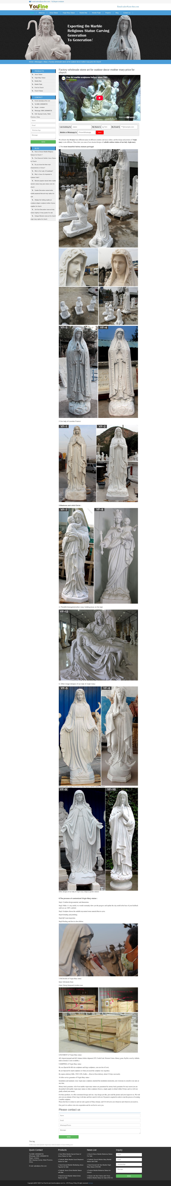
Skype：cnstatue (40, 107)
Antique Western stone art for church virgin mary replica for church (43, 217)
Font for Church (39, 87)
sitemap (90, 1183)
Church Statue (39, 91)
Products (39, 71)
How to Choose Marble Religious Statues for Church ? (42, 153)
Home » (32, 62)
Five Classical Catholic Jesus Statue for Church (43, 159)
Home (32, 13)
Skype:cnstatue (58, 1)
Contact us (126, 13)
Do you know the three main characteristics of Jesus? (41, 166)
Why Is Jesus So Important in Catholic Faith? (41, 176)
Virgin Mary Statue (69, 13)
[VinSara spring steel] (47, 7)
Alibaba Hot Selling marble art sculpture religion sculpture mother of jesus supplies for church (43, 203)
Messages (38, 62)
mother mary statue (34, 1145)
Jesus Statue (53, 13)
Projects (108, 13)
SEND (43, 142)
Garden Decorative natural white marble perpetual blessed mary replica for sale (42, 193)
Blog (117, 13)
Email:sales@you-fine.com (128, 6)
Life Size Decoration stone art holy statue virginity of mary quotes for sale (42, 211)
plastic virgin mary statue (48, 1145)
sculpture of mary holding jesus (64, 1145)
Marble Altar (83, 13)
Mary (45, 62)
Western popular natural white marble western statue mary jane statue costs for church (43, 184)
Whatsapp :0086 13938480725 (43, 110)
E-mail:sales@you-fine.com (40, 1)
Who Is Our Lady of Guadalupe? (44, 171)
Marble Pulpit (96, 13)
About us (42, 13)
